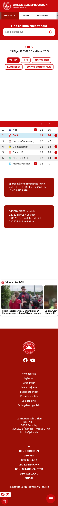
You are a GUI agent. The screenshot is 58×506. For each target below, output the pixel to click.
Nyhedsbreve (29, 374)
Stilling (13, 60)
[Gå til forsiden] (23, 6)
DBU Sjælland (29, 474)
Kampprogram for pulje (38, 67)
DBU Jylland (29, 460)
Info (26, 60)
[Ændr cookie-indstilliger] (4, 501)
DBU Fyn (29, 456)
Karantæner (13, 67)
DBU (29, 447)
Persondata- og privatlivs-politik (29, 487)
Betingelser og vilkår (29, 405)
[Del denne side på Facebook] (3, 495)
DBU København (29, 465)
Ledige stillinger (29, 392)
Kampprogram (41, 60)
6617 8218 (22, 190)
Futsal (29, 478)
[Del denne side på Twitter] (8, 495)
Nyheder (29, 378)
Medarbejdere (29, 387)
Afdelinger (29, 383)
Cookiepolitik (29, 401)
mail (39, 187)
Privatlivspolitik (29, 396)
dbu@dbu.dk (31, 432)
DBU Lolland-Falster (29, 469)
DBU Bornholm (29, 451)
